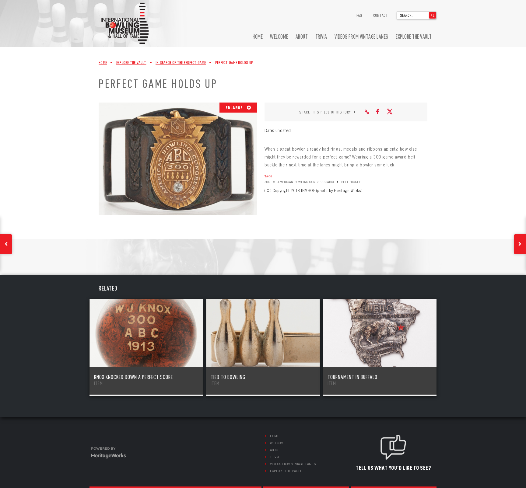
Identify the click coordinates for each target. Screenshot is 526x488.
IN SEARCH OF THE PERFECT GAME (181, 62)
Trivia (321, 36)
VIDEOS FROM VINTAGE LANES (361, 36)
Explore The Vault (131, 62)
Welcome (279, 36)
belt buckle (351, 182)
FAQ (359, 15)
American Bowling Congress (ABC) (306, 182)
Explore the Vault (414, 36)
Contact (380, 15)
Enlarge (235, 107)
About (302, 36)
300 (267, 182)
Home (258, 36)
